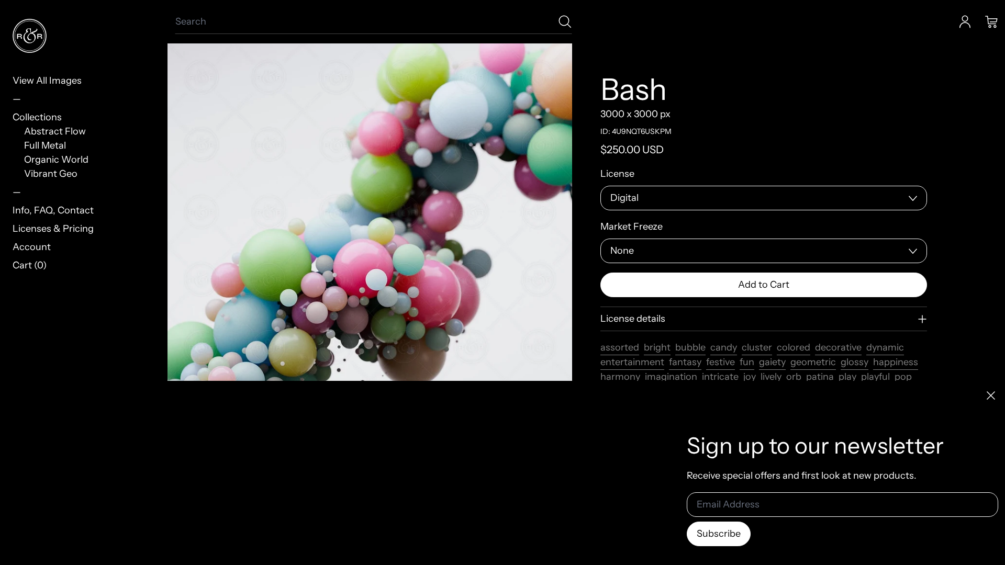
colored (793, 347)
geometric (813, 362)
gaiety (772, 362)
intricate (720, 376)
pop (903, 376)
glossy (854, 362)
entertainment (632, 362)
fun (747, 362)
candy (723, 347)
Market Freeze (631, 226)
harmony (620, 376)
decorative (838, 347)
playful (875, 376)
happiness (895, 362)
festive (720, 362)
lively (771, 376)
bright (657, 347)
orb (793, 376)
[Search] (565, 21)
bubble (690, 347)
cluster (757, 347)
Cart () (30, 265)
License (617, 173)
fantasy (685, 362)
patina (820, 376)
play (847, 376)
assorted (619, 347)
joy (749, 376)
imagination (671, 376)
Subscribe (719, 533)
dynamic (885, 347)
